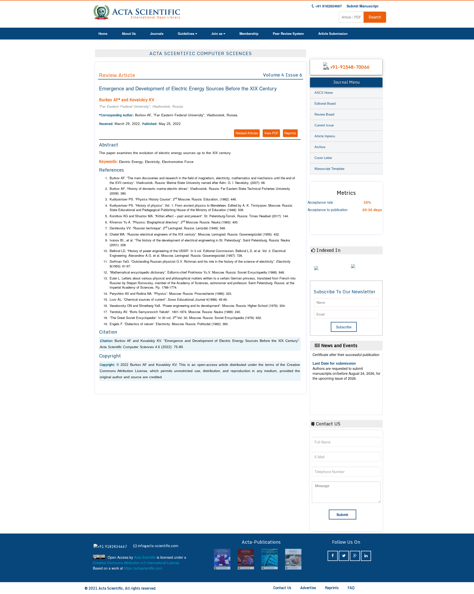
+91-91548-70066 (349, 67)
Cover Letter (323, 158)
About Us (129, 33)
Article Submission (333, 33)
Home (103, 33)
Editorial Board (325, 103)
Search (375, 17)
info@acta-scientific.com (158, 546)
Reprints (290, 133)
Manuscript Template (329, 169)
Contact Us (282, 588)
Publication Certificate (332, 382)
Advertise (308, 588)
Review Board (324, 114)
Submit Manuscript (362, 5)
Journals (156, 33)
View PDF (271, 133)
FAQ (351, 588)
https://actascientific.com (143, 568)
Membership (248, 33)
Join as (216, 33)
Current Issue (324, 125)
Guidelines (186, 33)
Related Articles (247, 133)
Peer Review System (288, 33)
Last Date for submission (334, 401)
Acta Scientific (145, 557)
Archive (320, 147)
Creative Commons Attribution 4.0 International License (136, 562)
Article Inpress (325, 136)
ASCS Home (324, 93)
